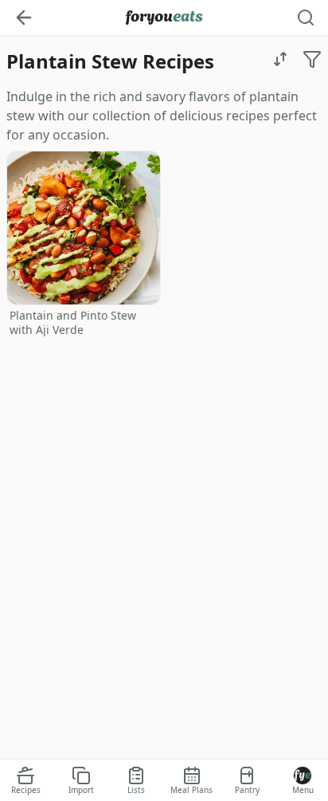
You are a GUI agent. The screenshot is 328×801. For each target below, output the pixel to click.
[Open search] (305, 17)
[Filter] (312, 59)
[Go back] (24, 17)
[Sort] (280, 59)
